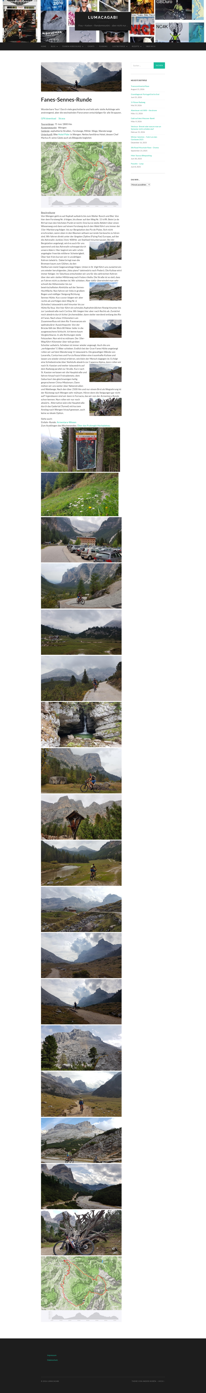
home (43, 46)
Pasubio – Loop (137, 163)
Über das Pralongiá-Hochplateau (93, 425)
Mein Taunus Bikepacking (141, 155)
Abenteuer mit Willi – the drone (144, 110)
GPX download (48, 118)
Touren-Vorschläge (71, 46)
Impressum (51, 1355)
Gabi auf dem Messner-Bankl (143, 118)
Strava (62, 118)
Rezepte (135, 46)
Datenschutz (52, 1360)
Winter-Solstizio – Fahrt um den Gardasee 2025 (144, 138)
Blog (53, 46)
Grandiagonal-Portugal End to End (145, 94)
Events (91, 46)
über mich (150, 46)
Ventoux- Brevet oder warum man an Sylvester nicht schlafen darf (146, 127)
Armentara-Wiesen (66, 422)
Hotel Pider (64, 134)
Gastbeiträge (118, 46)
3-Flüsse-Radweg (138, 102)
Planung (103, 46)
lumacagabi (103, 17)
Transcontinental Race (140, 86)
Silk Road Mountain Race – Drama (145, 147)
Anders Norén (149, 1381)
